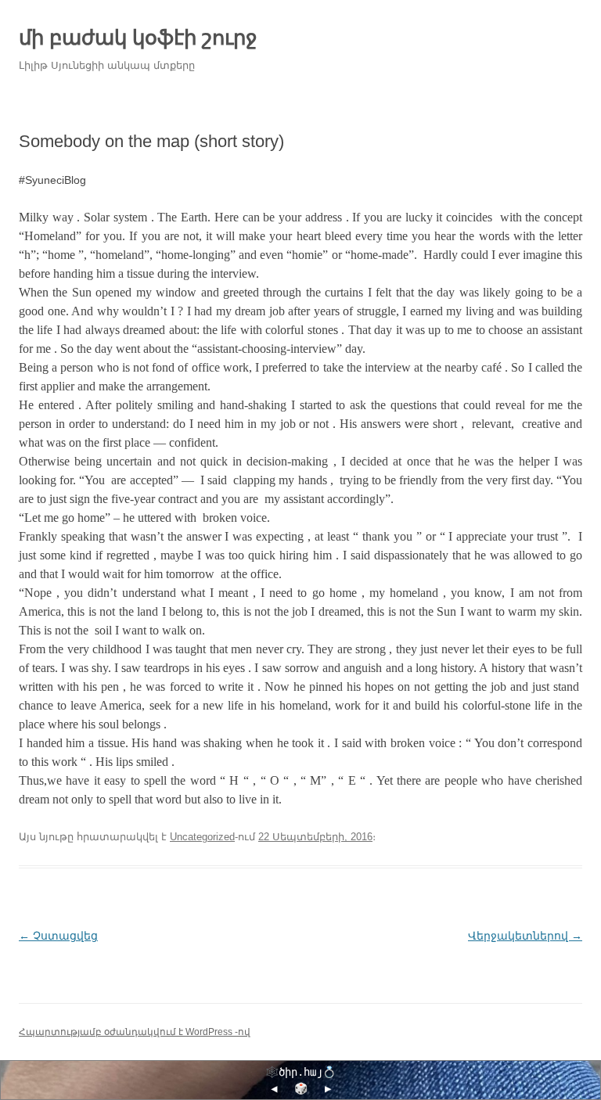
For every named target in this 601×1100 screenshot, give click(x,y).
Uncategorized (202, 837)
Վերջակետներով (525, 935)
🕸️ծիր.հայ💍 (300, 1072)
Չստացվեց (58, 935)
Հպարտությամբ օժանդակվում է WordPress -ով (134, 1031)
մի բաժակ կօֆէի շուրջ (138, 37)
